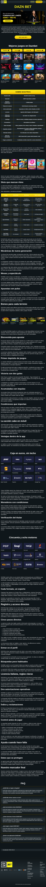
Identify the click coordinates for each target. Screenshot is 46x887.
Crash (27, 50)
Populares (5, 50)
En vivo (16, 50)
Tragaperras (39, 50)
